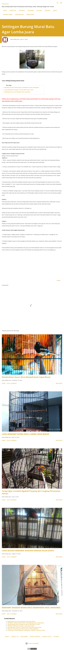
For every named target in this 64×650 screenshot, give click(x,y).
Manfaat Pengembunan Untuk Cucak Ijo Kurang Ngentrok (23, 629)
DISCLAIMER (24, 636)
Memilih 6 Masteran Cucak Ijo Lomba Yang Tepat (20, 626)
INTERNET (22, 10)
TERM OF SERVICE (35, 636)
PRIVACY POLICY (47, 636)
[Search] (57, 3)
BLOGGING (31, 10)
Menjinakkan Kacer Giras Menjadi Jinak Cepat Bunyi (17, 92)
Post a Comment (12, 383)
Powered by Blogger (32, 643)
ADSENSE (47, 10)
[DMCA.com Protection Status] (32, 649)
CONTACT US (15, 636)
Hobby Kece (5, 4)
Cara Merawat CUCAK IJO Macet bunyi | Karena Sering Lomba (24, 627)
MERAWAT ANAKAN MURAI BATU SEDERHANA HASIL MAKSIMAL (21, 87)
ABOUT (7, 636)
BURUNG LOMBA (7, 14)
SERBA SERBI (30, 14)
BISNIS (55, 10)
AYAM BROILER (19, 14)
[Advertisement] (32, 264)
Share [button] (58, 280)
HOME (5, 10)
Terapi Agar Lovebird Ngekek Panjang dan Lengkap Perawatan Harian (31, 492)
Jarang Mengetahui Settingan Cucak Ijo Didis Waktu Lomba (18, 89)
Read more (59, 383)
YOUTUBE (39, 10)
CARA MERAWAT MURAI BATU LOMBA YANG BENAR (25, 434)
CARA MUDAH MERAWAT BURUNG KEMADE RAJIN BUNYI (28, 550)
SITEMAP (56, 636)
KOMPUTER (12, 10)
